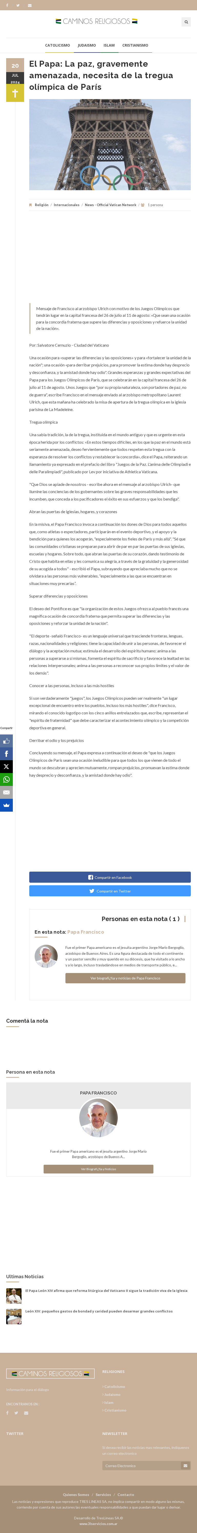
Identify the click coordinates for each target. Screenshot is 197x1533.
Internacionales (67, 205)
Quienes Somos (76, 1494)
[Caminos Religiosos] (98, 24)
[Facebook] (9, 5)
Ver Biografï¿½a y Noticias (98, 1169)
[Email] (6, 792)
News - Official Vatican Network (110, 205)
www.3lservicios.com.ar (98, 1524)
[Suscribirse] (185, 1465)
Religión (41, 205)
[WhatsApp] (6, 779)
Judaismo (87, 45)
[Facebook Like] (6, 740)
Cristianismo (135, 45)
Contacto (125, 1494)
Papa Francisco (85, 932)
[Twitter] (20, 5)
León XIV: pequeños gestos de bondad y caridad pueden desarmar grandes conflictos (99, 1311)
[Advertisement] (110, 259)
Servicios (103, 1494)
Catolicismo (57, 45)
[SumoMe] (6, 805)
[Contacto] (30, 5)
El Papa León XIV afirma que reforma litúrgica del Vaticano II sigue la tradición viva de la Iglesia (106, 1290)
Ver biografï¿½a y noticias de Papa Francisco (125, 978)
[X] (6, 766)
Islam (109, 45)
